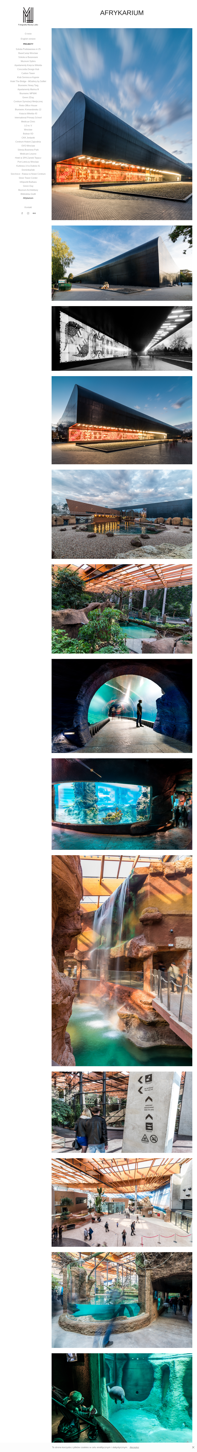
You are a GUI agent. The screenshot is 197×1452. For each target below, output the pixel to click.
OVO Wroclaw (28, 146)
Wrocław (28, 130)
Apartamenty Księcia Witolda (28, 65)
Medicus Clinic (28, 121)
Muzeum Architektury (28, 190)
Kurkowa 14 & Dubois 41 (28, 166)
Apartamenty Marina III (28, 89)
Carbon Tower (28, 73)
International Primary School (28, 117)
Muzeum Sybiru (28, 61)
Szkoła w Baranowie (28, 57)
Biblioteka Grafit (28, 194)
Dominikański (28, 170)
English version (28, 39)
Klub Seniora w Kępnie (28, 77)
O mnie (28, 34)
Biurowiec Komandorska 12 (28, 109)
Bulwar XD (28, 134)
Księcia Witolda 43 (28, 113)
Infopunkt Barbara (28, 182)
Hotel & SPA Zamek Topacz (28, 158)
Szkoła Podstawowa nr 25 (28, 49)
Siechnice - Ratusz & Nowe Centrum (28, 174)
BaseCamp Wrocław (28, 53)
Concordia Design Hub (28, 69)
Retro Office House (28, 105)
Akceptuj (134, 1447)
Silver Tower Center (28, 178)
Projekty (28, 44)
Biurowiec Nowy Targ (28, 85)
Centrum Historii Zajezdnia (28, 142)
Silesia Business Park (28, 150)
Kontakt (28, 207)
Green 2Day (28, 97)
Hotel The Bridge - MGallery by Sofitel (28, 81)
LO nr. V (28, 125)
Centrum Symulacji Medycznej (28, 101)
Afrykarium (28, 198)
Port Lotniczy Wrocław (28, 162)
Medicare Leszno (28, 154)
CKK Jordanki (28, 138)
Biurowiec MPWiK (28, 93)
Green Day (28, 186)
